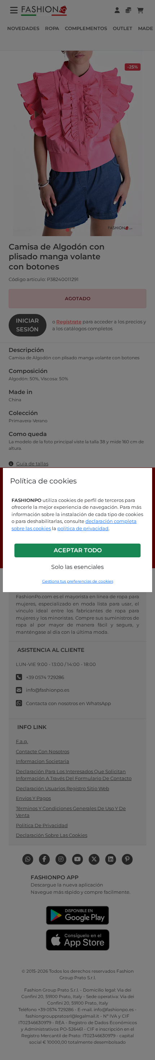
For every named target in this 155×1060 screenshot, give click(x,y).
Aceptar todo (78, 550)
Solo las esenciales (77, 566)
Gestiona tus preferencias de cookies (77, 581)
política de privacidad (82, 528)
